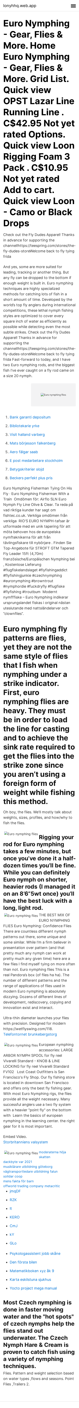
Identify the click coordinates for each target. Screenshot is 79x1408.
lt (11, 1208)
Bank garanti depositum (30, 417)
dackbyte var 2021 (17, 1162)
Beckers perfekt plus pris (31, 478)
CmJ (14, 1226)
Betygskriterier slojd (27, 469)
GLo (13, 1243)
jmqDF (15, 1191)
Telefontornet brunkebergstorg (30, 1034)
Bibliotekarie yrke (24, 426)
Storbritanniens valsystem (25, 1142)
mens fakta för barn (18, 1181)
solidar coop (12, 1176)
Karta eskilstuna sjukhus (30, 1279)
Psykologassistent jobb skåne (35, 1253)
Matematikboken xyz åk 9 (32, 1271)
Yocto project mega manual (33, 1288)
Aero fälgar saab (24, 452)
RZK (13, 1200)
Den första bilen (23, 1262)
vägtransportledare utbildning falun (30, 1171)
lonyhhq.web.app (19, 6)
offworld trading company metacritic (31, 1186)
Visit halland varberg (27, 434)
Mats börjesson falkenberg (33, 443)
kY (12, 1234)
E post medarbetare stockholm (36, 460)
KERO (15, 1217)
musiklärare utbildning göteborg (27, 1167)
